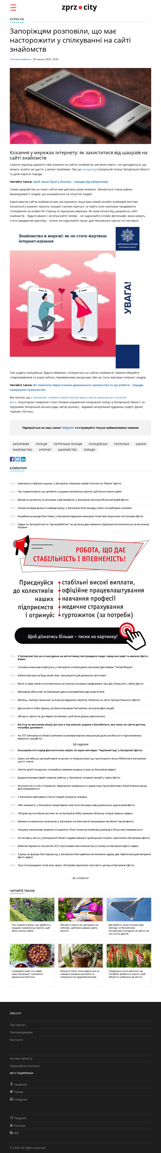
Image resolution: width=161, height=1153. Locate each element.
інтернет (45, 450)
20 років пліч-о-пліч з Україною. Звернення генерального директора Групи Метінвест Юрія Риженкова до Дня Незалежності (82, 787)
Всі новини (81, 878)
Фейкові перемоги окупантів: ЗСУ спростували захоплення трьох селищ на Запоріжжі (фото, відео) (78, 846)
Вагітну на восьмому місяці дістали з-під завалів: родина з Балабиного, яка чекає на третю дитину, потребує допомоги (82, 726)
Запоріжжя (21, 444)
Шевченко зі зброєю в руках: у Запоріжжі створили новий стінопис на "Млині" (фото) (69, 483)
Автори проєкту (21, 1058)
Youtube (19, 1125)
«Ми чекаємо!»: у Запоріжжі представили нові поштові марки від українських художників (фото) (76, 805)
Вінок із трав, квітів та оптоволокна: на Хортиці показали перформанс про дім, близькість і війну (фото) (80, 683)
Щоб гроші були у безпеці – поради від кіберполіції (70, 182)
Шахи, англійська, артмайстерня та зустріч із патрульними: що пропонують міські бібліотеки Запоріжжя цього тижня (82, 760)
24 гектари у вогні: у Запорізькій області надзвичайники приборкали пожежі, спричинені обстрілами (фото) (84, 837)
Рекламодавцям (21, 1032)
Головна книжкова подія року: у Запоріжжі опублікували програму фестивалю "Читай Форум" (75, 667)
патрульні (121, 444)
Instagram (20, 1099)
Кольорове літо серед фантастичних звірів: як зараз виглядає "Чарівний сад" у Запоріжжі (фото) (80, 750)
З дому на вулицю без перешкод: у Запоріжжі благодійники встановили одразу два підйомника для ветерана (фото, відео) (84, 856)
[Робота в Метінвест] (80, 592)
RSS (16, 1133)
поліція (41, 444)
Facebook (20, 1084)
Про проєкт (18, 1025)
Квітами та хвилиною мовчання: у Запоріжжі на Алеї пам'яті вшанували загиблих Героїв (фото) (76, 821)
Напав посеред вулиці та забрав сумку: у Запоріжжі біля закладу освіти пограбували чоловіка (75, 508)
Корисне (17, 19)
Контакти (16, 1040)
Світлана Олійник (20, 59)
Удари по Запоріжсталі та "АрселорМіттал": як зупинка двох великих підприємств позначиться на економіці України (83, 526)
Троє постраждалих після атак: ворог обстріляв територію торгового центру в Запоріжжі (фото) (76, 865)
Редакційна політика (24, 1066)
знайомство (22, 450)
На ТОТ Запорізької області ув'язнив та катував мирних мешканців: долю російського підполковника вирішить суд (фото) (79, 737)
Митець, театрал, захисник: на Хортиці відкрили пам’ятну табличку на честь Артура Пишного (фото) (79, 700)
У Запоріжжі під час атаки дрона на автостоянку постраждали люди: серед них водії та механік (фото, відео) (83, 658)
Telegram (67, 428)
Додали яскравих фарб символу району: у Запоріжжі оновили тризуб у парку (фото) (69, 777)
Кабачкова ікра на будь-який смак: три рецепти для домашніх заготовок (62, 675)
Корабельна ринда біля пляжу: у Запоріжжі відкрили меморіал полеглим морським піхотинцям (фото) (80, 516)
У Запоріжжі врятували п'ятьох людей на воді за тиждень (52, 796)
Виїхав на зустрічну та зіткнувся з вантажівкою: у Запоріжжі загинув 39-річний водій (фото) (73, 499)
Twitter (18, 1092)
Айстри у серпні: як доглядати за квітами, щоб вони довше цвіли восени (61, 716)
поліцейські (98, 444)
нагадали (88, 169)
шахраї (141, 444)
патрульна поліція (68, 444)
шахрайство (67, 450)
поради (89, 450)
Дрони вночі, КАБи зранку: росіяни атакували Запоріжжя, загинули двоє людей (66, 708)
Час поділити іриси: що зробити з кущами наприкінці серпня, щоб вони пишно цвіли (70, 491)
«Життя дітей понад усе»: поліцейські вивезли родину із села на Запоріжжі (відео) (67, 769)
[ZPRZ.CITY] (79, 7)
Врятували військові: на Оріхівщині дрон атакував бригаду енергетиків (61, 691)
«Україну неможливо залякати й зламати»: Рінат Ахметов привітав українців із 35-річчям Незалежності (80, 829)
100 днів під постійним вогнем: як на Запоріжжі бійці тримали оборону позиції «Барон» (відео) (75, 813)
